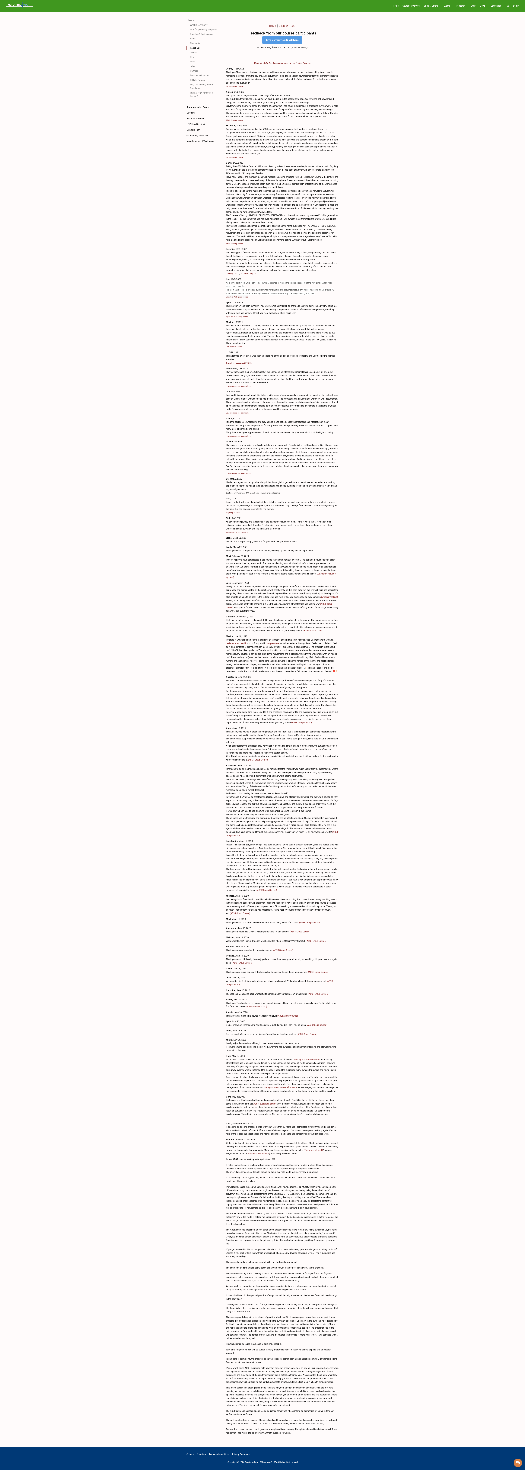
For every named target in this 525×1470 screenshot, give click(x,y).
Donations (201, 1454)
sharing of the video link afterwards (280, 1087)
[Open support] (518, 1463)
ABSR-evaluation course (265, 1103)
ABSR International (195, 118)
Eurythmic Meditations (258, 1153)
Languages (496, 6)
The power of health (313, 1150)
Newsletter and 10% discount (200, 141)
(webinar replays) (329, 597)
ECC (293, 25)
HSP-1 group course (234, 347)
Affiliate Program (198, 80)
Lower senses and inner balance (238, 386)
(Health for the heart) (312, 630)
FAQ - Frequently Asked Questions (201, 86)
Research (461, 6)
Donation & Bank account (202, 34)
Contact (193, 52)
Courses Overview (411, 6)
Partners (194, 71)
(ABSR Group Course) (301, 722)
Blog (192, 57)
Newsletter (195, 43)
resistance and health (236, 643)
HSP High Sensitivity (196, 124)
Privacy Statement (241, 1454)
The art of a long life (248, 274)
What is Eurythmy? (199, 25)
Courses (283, 25)
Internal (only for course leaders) (201, 95)
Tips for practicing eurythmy (203, 29)
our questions (272, 643)
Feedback (195, 48)
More (482, 6)
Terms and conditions (219, 1454)
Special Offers (431, 6)
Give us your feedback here (282, 40)
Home (396, 6)
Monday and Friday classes (307, 1059)
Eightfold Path (193, 130)
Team (192, 61)
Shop (473, 6)
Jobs (192, 66)
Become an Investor (199, 75)
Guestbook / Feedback (197, 135)
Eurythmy (190, 112)
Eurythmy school (232, 274)
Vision (193, 38)
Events (447, 6)
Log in (516, 6)
